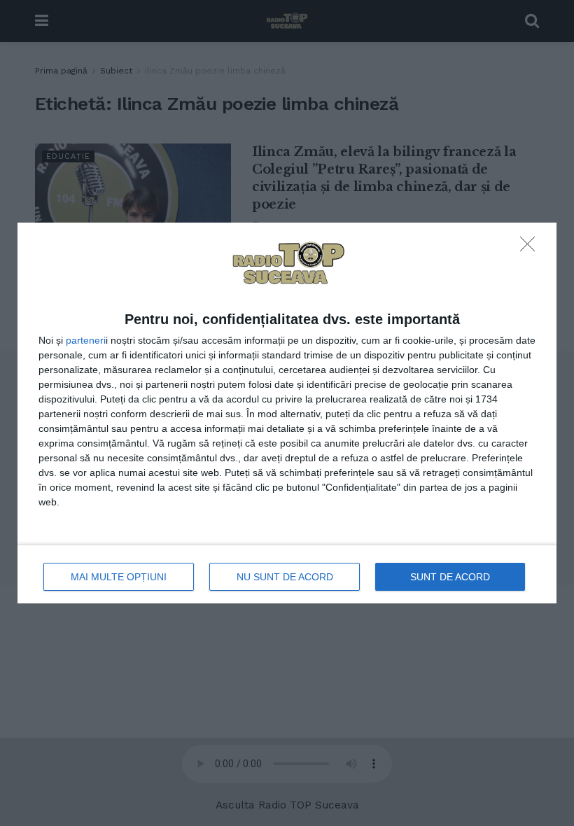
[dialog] (287, 413)
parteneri (86, 340)
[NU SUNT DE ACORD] (531, 248)
